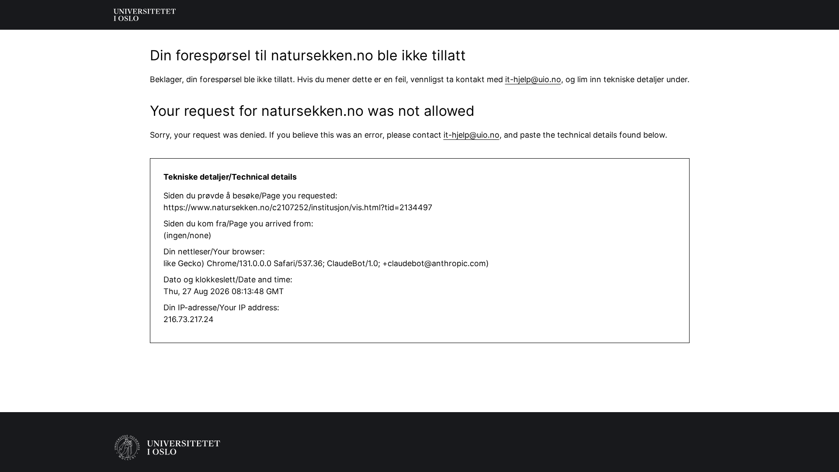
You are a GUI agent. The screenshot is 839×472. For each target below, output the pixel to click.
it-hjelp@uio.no (533, 79)
